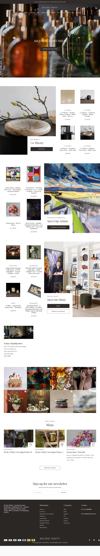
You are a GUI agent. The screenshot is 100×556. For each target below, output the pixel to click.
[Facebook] (89, 540)
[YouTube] (99, 540)
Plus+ (60, 542)
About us (42, 509)
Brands (78, 12)
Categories (67, 505)
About (58, 306)
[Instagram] (94, 540)
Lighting (32, 12)
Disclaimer (42, 516)
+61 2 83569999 (87, 509)
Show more (7, 356)
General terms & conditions (47, 514)
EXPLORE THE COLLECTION (50, 49)
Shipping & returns (44, 523)
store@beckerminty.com (89, 514)
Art (38, 12)
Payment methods (44, 520)
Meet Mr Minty (43, 527)
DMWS (56, 542)
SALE (20, 12)
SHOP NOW (42, 149)
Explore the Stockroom (58, 227)
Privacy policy (43, 518)
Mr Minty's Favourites (58, 311)
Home (25, 12)
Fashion (52, 12)
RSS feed (65, 542)
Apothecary (61, 12)
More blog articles (50, 468)
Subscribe (63, 492)
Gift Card (71, 12)
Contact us (42, 511)
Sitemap (42, 525)
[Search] (91, 7)
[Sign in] (87, 7)
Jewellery (44, 12)
